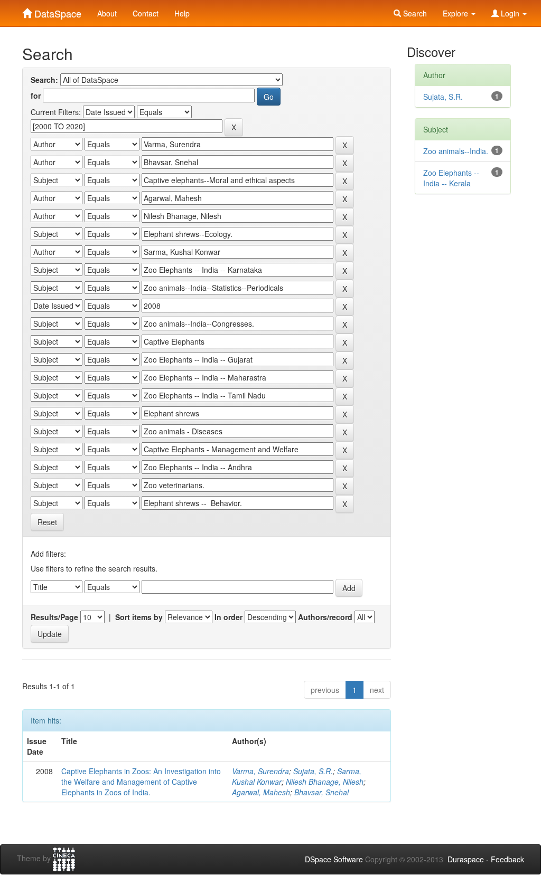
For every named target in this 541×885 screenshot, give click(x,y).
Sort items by (139, 617)
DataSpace (56, 11)
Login (510, 13)
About (107, 13)
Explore (456, 13)
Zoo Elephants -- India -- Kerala (451, 177)
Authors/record (325, 617)
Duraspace (465, 859)
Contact (145, 13)
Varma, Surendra (260, 771)
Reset (47, 522)
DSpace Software (334, 859)
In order (228, 617)
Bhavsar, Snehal (321, 792)
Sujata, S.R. (313, 771)
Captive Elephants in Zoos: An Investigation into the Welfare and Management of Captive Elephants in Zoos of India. (141, 781)
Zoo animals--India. (455, 151)
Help (182, 13)
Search (414, 13)
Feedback (507, 859)
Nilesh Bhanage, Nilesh (324, 781)
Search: (44, 79)
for (36, 95)
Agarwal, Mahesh (261, 792)
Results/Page (54, 617)
